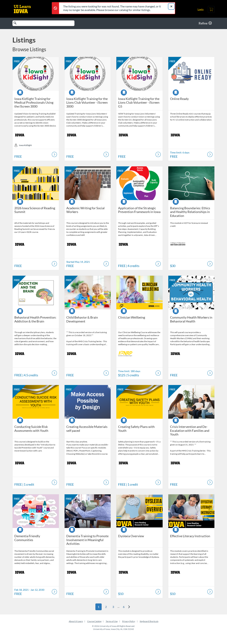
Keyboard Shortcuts (149, 621)
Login (201, 9)
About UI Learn (76, 621)
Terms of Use (112, 621)
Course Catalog (94, 621)
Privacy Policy (128, 621)
